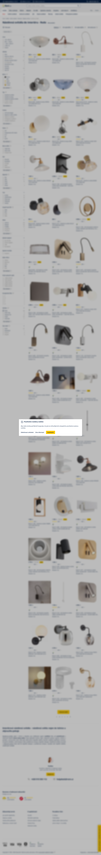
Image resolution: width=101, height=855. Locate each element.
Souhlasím (50, 432)
